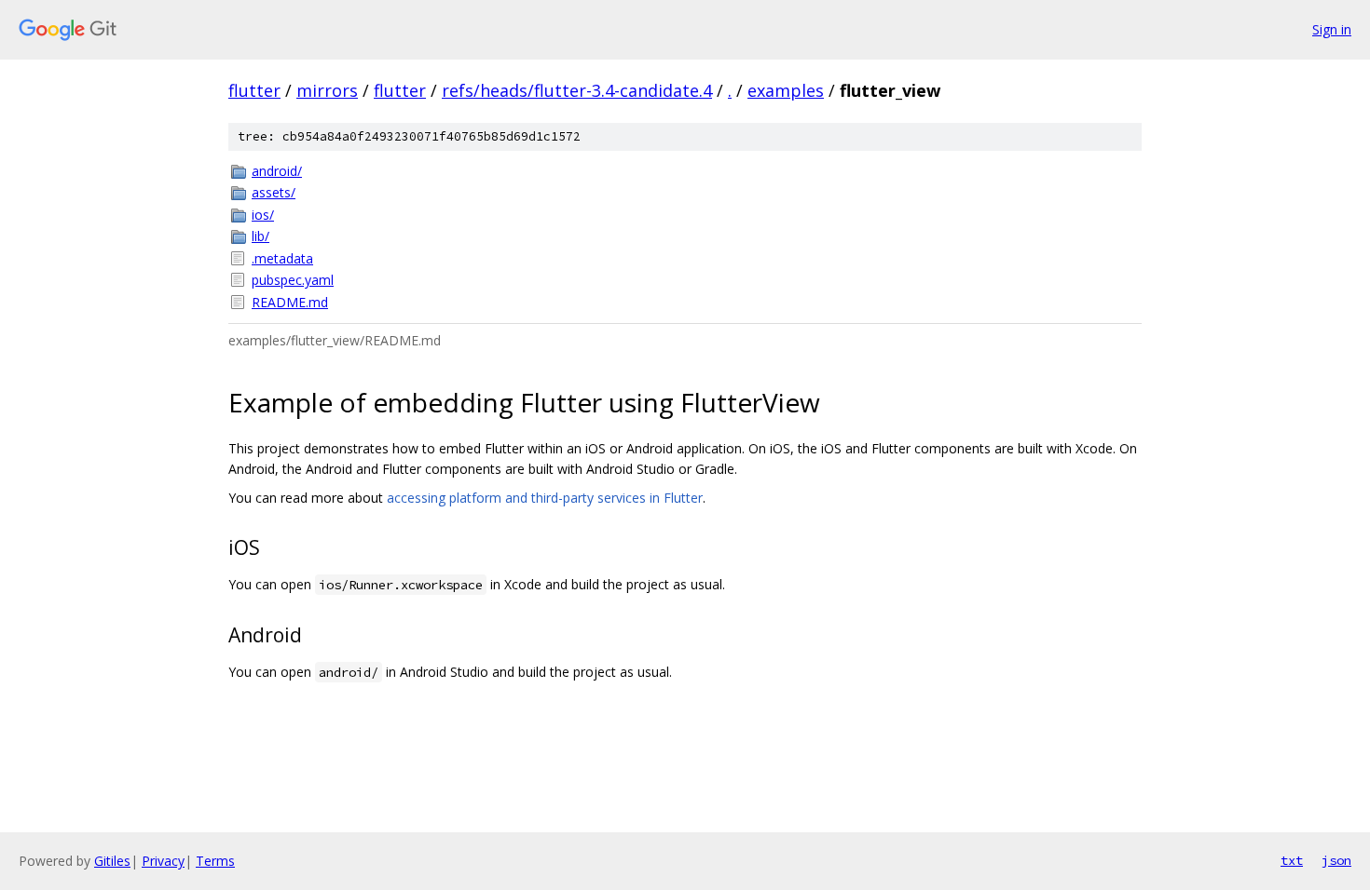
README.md (290, 302)
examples (785, 90)
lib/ (260, 236)
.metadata (282, 258)
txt (1292, 860)
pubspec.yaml (293, 280)
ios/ (263, 214)
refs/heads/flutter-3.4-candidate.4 (577, 90)
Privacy (163, 861)
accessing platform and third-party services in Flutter (545, 497)
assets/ (273, 192)
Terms (215, 861)
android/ (277, 171)
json (1336, 860)
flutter (254, 90)
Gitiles (112, 861)
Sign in (1331, 29)
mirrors (327, 90)
